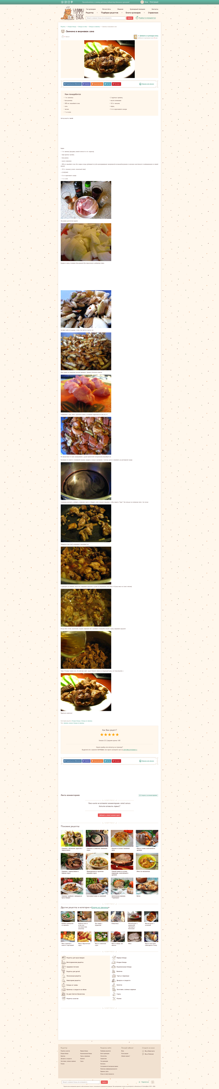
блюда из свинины (78, 723)
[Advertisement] (109, 133)
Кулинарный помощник (137, 9)
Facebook (87, 84)
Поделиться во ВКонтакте (73, 84)
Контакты (155, 9)
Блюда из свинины (87, 721)
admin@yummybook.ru (130, 750)
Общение (120, 9)
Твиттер (108, 84)
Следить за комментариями (149, 795)
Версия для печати (148, 84)
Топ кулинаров (91, 9)
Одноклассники (98, 84)
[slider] (109, 734)
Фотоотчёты (106, 9)
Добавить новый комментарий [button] (109, 815)
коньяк (71, 723)
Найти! (130, 18)
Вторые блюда (76, 721)
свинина (66, 723)
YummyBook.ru (72, 13)
